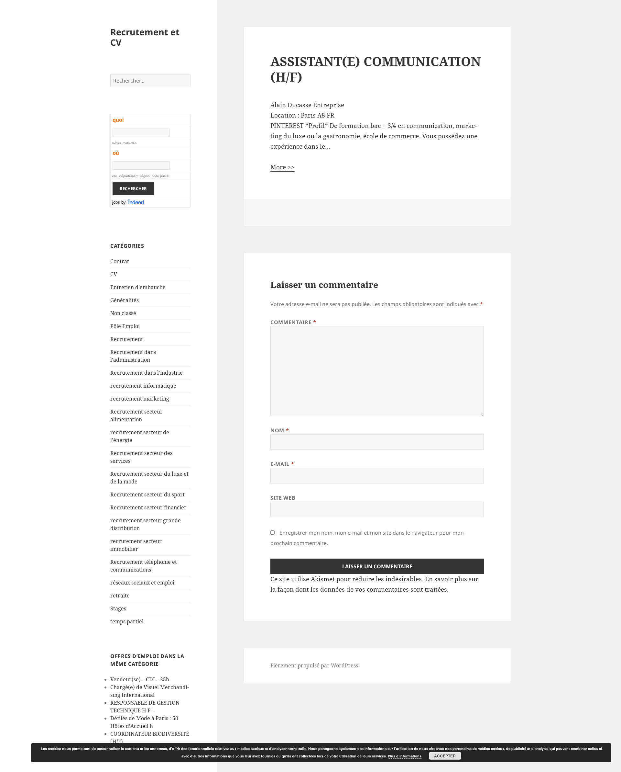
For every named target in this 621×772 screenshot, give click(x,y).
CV (113, 274)
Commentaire (293, 322)
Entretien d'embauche (138, 287)
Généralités (124, 300)
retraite (120, 595)
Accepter (445, 756)
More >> (282, 167)
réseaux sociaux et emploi (142, 582)
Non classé (123, 313)
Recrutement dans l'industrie (146, 372)
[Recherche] (136, 202)
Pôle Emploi (125, 326)
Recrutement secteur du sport (147, 494)
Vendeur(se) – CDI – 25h (139, 679)
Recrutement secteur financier (148, 507)
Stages (118, 608)
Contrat (119, 261)
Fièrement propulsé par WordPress (314, 665)
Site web (282, 497)
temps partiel (127, 621)
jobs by (119, 202)
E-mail (282, 464)
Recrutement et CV (145, 37)
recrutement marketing (139, 398)
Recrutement (126, 339)
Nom (279, 430)
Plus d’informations (404, 756)
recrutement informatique (143, 385)
